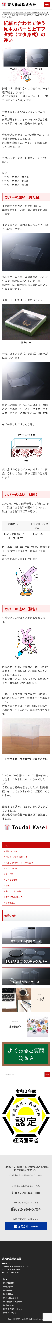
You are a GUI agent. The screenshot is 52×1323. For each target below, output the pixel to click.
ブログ (7, 845)
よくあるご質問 (11, 1297)
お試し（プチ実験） (14, 891)
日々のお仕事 (11, 879)
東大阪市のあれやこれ (15, 897)
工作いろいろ (11, 868)
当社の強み (10, 1283)
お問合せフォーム (28, 1226)
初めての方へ (11, 851)
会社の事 (9, 874)
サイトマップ (11, 1312)
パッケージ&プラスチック (17, 857)
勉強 (7, 885)
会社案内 (9, 1294)
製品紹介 (9, 1286)
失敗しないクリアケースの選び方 (20, 862)
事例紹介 (9, 1290)
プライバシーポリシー (14, 1309)
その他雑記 (10, 902)
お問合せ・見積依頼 (13, 1301)
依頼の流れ (10, 1305)
